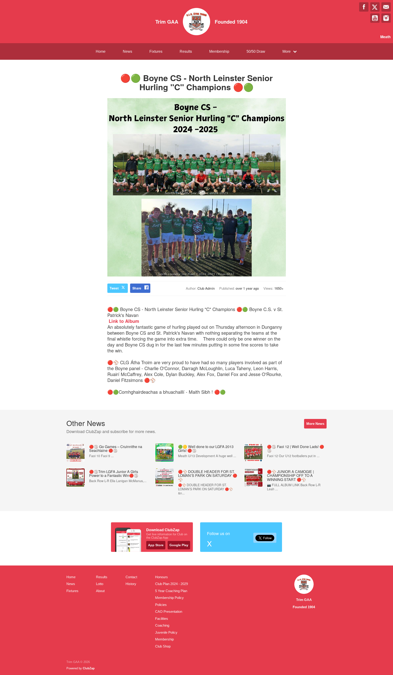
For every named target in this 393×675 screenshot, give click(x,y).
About (100, 591)
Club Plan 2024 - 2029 (171, 584)
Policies (161, 605)
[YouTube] (375, 18)
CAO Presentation (168, 611)
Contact (131, 577)
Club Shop (163, 646)
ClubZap (89, 668)
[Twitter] (375, 7)
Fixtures (155, 51)
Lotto (99, 584)
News (127, 51)
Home (101, 51)
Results (186, 51)
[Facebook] (363, 7)
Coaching (162, 625)
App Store (156, 545)
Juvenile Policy (166, 632)
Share (136, 288)
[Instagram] (386, 18)
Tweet (114, 288)
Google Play (178, 545)
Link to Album (123, 321)
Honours (161, 577)
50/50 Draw (256, 51)
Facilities (161, 618)
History (131, 584)
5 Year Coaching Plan (171, 591)
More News (315, 424)
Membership (219, 51)
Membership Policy (169, 598)
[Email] (386, 7)
